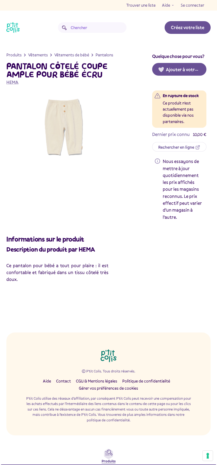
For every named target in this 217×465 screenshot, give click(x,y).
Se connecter (192, 5)
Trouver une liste (141, 5)
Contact (63, 381)
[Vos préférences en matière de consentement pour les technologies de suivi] (208, 456)
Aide (166, 5)
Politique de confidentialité (146, 381)
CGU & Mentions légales (96, 381)
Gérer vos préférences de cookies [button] (108, 388)
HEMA (12, 82)
